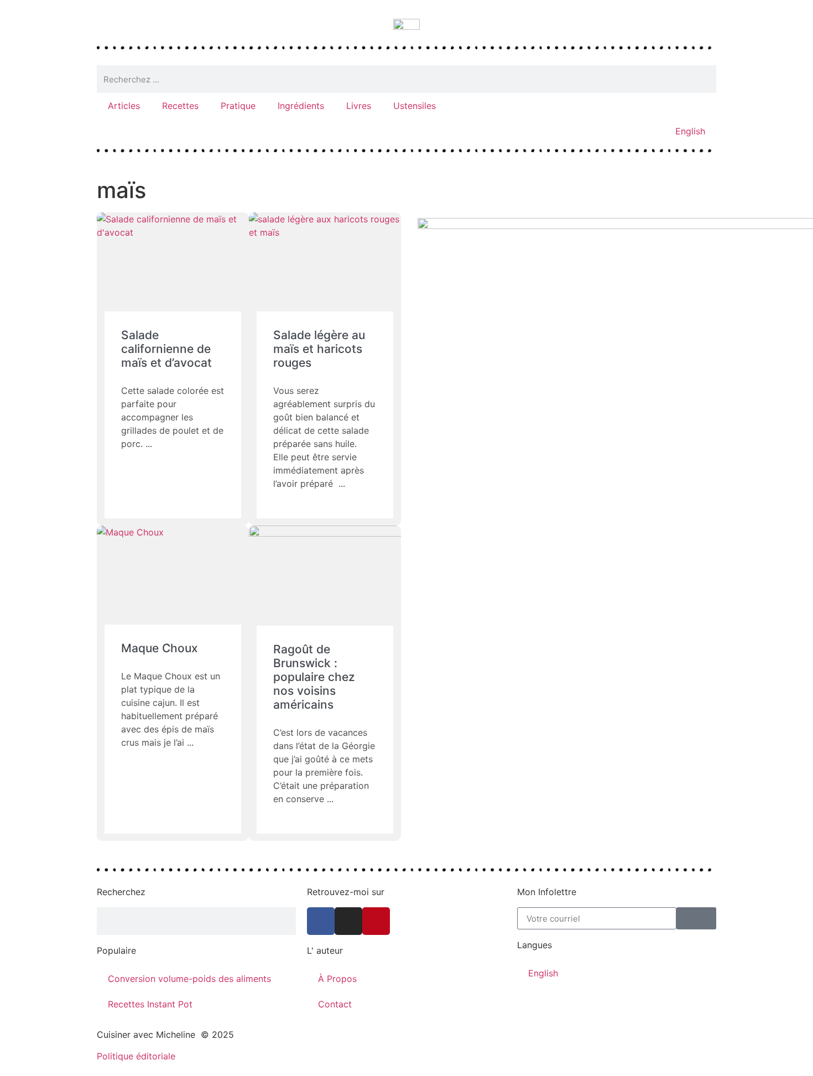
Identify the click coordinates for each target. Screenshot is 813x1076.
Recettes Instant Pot (150, 1004)
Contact (335, 1004)
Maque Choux (159, 648)
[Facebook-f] (321, 921)
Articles (124, 105)
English (690, 131)
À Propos (337, 978)
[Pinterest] (376, 921)
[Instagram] (348, 921)
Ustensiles (414, 105)
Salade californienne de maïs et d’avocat (166, 349)
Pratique (238, 105)
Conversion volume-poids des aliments (189, 978)
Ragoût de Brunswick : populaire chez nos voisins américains (314, 677)
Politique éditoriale (136, 1056)
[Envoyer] (696, 918)
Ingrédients (301, 105)
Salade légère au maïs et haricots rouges (319, 349)
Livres (358, 105)
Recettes (180, 105)
